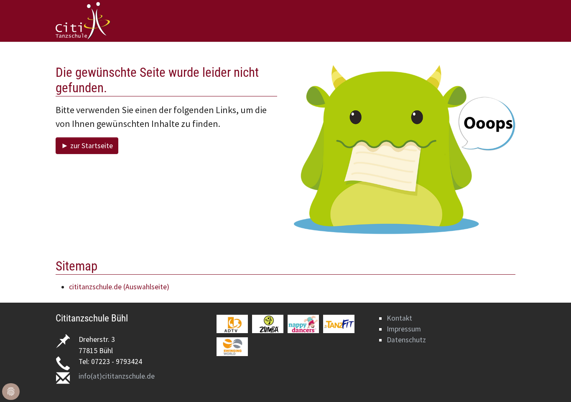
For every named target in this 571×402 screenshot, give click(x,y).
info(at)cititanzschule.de (117, 376)
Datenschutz (406, 339)
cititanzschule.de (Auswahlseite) (119, 286)
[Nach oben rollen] (551, 383)
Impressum (404, 329)
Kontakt (399, 318)
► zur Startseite (87, 145)
